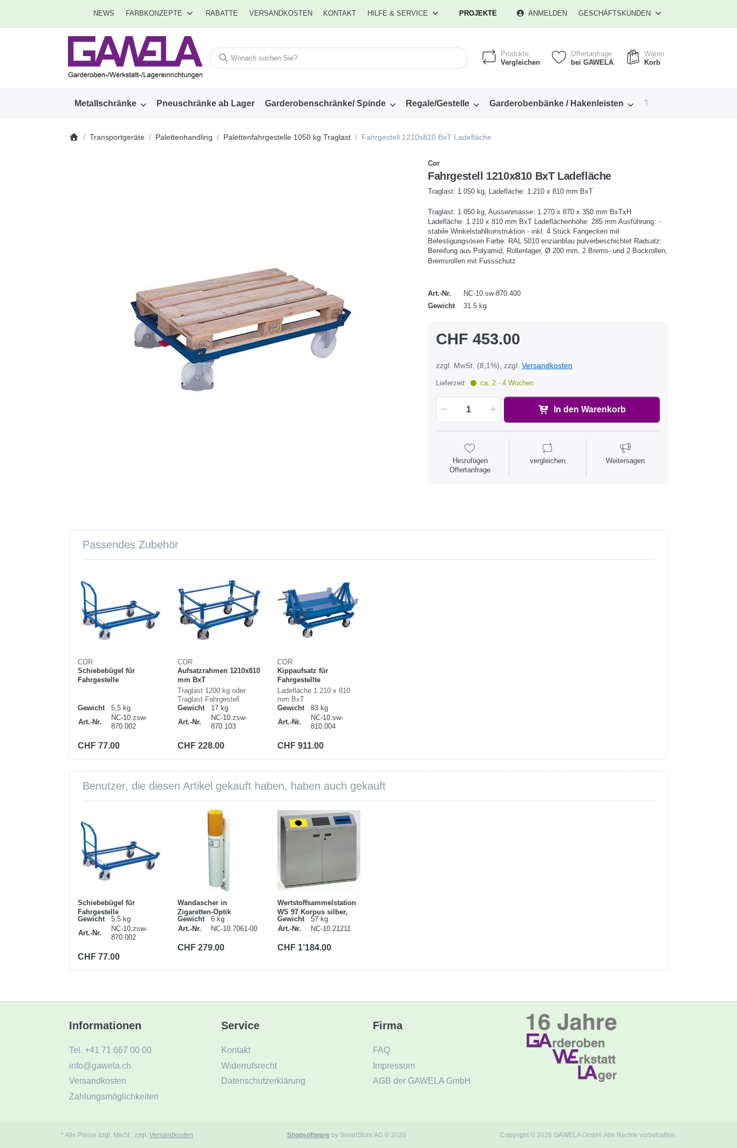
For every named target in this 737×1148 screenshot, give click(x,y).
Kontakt (339, 13)
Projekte (478, 13)
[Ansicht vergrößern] (240, 330)
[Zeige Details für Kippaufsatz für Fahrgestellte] (318, 609)
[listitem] (240, 330)
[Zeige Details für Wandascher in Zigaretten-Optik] (219, 850)
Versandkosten (547, 365)
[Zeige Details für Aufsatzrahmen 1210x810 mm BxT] (219, 609)
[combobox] (338, 58)
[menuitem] (104, 13)
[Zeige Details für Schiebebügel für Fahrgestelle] (119, 609)
